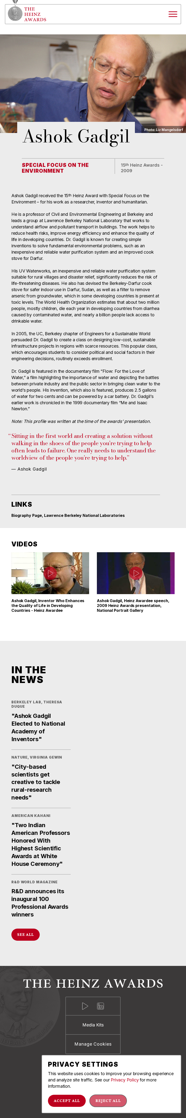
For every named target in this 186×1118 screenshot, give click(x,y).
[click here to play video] (50, 573)
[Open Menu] (173, 14)
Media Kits (93, 1024)
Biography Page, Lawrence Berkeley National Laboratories (68, 515)
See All (25, 934)
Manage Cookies (93, 1044)
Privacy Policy (125, 1079)
